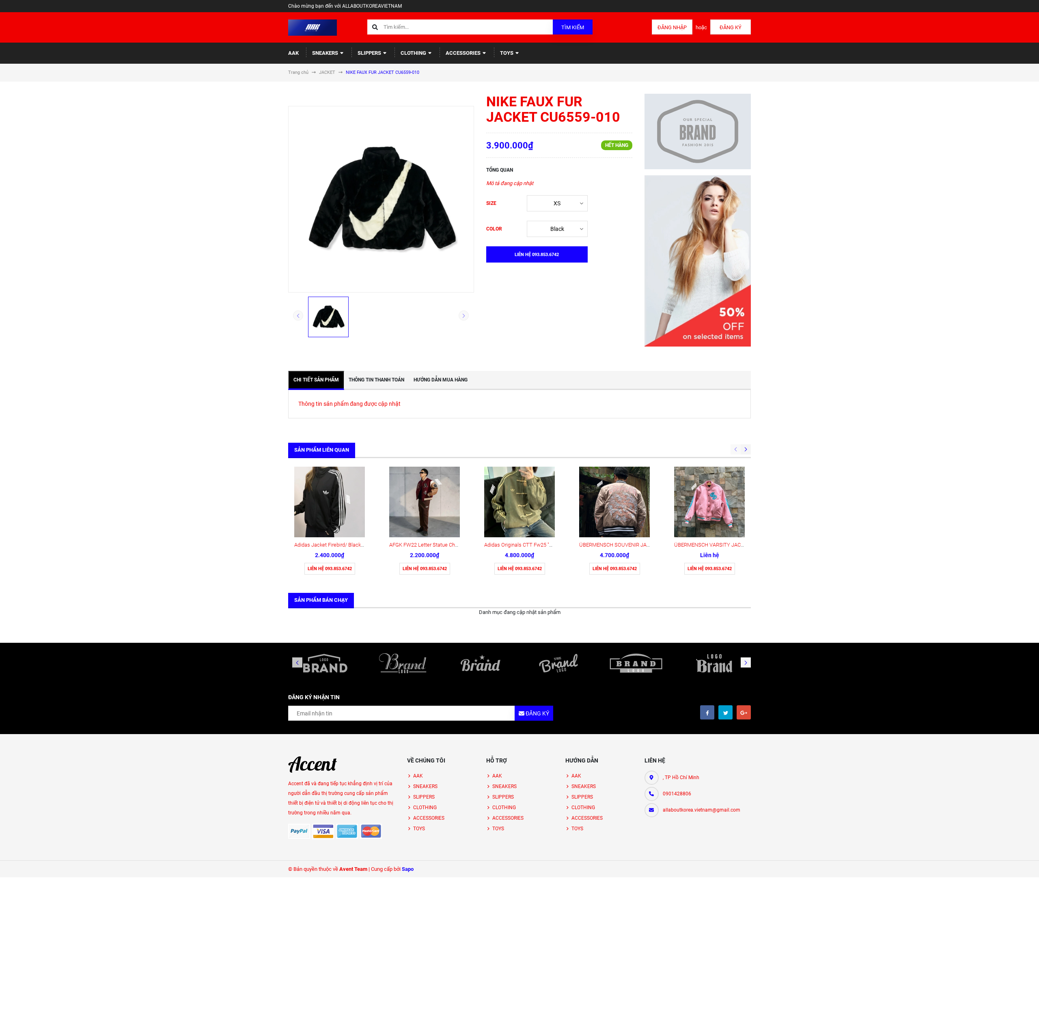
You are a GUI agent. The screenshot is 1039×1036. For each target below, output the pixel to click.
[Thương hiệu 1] (325, 663)
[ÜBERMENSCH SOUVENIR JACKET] (614, 502)
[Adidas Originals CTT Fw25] (519, 502)
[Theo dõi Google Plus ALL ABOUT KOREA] (744, 712)
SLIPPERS (370, 53)
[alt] (714, 663)
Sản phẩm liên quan (321, 450)
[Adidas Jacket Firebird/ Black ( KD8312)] (329, 502)
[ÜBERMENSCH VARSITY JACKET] (709, 502)
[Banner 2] (698, 261)
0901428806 (677, 794)
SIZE (491, 203)
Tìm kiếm (572, 27)
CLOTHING (414, 53)
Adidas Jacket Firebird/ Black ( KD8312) (339, 545)
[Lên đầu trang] (982, 1021)
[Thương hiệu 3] (480, 663)
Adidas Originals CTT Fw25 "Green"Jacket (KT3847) (543, 545)
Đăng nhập (672, 27)
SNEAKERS (325, 53)
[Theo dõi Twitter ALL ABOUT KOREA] (725, 712)
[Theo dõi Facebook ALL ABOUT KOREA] (707, 712)
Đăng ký (731, 27)
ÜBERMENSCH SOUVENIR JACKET (619, 545)
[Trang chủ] (312, 27)
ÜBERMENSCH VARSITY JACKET (712, 545)
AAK (293, 53)
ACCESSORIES (464, 53)
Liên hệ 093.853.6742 (330, 568)
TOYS (507, 53)
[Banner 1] (698, 131)
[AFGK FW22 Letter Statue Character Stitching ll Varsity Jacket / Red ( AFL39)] (424, 502)
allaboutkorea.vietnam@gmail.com (701, 810)
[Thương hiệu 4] (558, 663)
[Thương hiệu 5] (636, 663)
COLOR (494, 229)
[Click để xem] (381, 199)
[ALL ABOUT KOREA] (312, 764)
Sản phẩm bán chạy (321, 600)
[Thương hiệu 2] (403, 663)
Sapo (408, 869)
